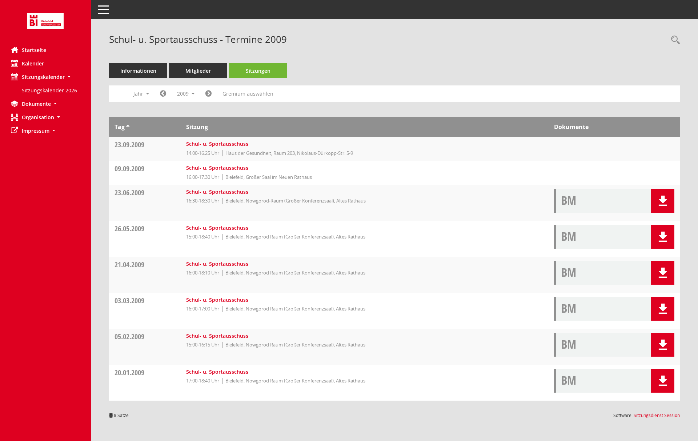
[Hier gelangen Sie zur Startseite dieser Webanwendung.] (45, 21)
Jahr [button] (139, 93)
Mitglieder (198, 70)
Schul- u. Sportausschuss (217, 143)
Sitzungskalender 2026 (49, 90)
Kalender (33, 63)
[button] (45, 77)
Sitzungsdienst (657, 415)
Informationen (138, 70)
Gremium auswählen (247, 93)
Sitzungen (258, 70)
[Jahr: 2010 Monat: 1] (208, 93)
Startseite (34, 50)
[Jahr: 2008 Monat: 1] (163, 93)
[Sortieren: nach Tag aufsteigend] (127, 127)
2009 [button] (183, 93)
